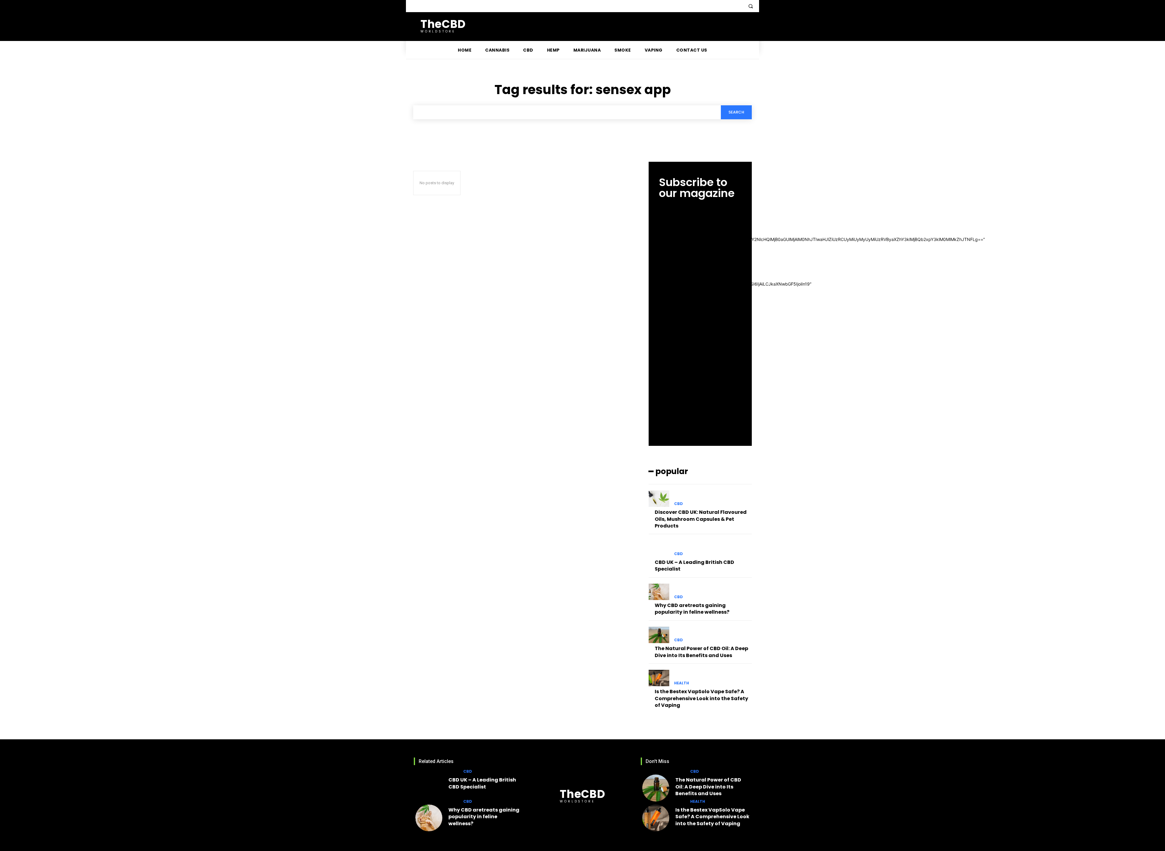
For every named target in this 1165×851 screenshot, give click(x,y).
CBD (678, 504)
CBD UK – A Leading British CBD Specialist (694, 565)
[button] (751, 6)
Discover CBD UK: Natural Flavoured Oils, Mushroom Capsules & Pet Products (701, 519)
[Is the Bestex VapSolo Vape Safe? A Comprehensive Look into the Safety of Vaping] (659, 678)
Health (681, 683)
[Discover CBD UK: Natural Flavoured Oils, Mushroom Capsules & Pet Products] (659, 498)
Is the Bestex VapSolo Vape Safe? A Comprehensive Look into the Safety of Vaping (701, 698)
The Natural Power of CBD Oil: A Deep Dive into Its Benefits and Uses (701, 652)
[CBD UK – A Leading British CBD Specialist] (659, 548)
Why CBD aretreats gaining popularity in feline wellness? (692, 608)
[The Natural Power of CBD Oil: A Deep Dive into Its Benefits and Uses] (659, 635)
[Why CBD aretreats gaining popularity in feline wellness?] (659, 592)
